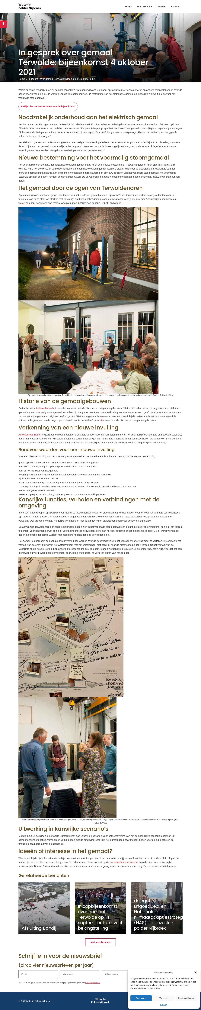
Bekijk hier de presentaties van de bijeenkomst (48, 106)
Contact (175, 6)
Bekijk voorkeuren (186, 998)
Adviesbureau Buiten (29, 434)
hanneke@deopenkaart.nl (124, 862)
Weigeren (163, 998)
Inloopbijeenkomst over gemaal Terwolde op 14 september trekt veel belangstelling (100, 917)
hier (102, 420)
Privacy (163, 1004)
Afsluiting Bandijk (40, 928)
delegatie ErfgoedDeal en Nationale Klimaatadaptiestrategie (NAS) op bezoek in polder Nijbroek (160, 914)
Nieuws (162, 6)
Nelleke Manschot (46, 408)
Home (128, 6)
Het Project (143, 6)
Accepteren (141, 998)
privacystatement (92, 983)
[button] (3, 24)
